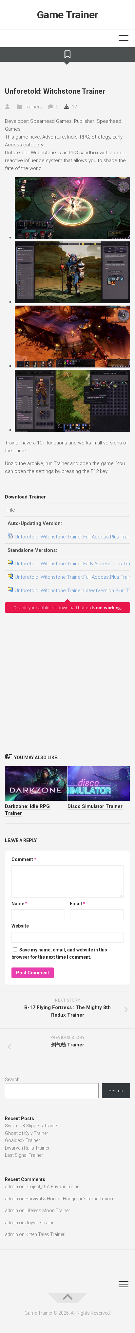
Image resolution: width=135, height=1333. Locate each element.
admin (11, 1186)
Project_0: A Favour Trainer (53, 1186)
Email (77, 903)
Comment (23, 859)
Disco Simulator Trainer (95, 806)
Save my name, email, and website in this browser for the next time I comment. (59, 953)
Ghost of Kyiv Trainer (26, 1133)
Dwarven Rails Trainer (27, 1148)
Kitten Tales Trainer (45, 1234)
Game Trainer (67, 15)
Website (20, 926)
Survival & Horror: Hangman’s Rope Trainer (70, 1198)
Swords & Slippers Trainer (31, 1125)
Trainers (33, 107)
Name (19, 903)
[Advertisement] (67, 682)
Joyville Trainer (41, 1222)
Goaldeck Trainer (22, 1140)
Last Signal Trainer (24, 1155)
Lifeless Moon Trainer (48, 1210)
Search (12, 1079)
